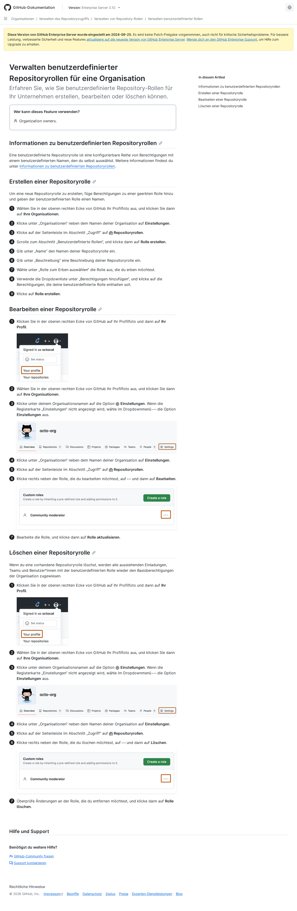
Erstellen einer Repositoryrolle (49, 181)
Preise (123, 894)
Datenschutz (92, 894)
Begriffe (73, 894)
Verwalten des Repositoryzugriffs (64, 19)
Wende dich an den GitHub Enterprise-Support (222, 39)
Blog (179, 894)
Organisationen (22, 19)
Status (110, 894)
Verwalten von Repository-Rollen (118, 19)
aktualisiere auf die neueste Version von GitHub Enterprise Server (136, 39)
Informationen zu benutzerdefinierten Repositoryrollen (83, 143)
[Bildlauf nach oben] (286, 900)
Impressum (52, 894)
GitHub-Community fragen (34, 856)
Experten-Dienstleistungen (152, 894)
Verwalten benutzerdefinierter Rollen (175, 19)
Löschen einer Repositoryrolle (49, 552)
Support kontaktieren (30, 863)
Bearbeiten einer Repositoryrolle (52, 309)
